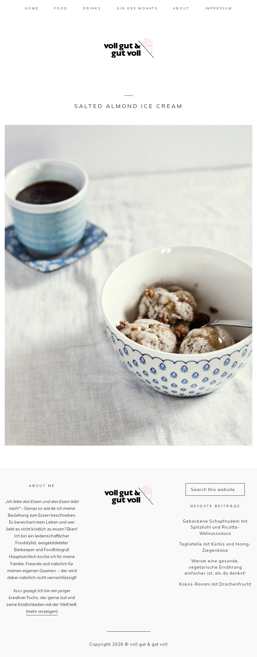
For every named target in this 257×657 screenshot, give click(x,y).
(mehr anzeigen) (42, 611)
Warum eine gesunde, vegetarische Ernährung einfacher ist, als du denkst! (215, 567)
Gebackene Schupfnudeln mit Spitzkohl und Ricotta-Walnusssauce (215, 527)
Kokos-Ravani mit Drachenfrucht (215, 584)
